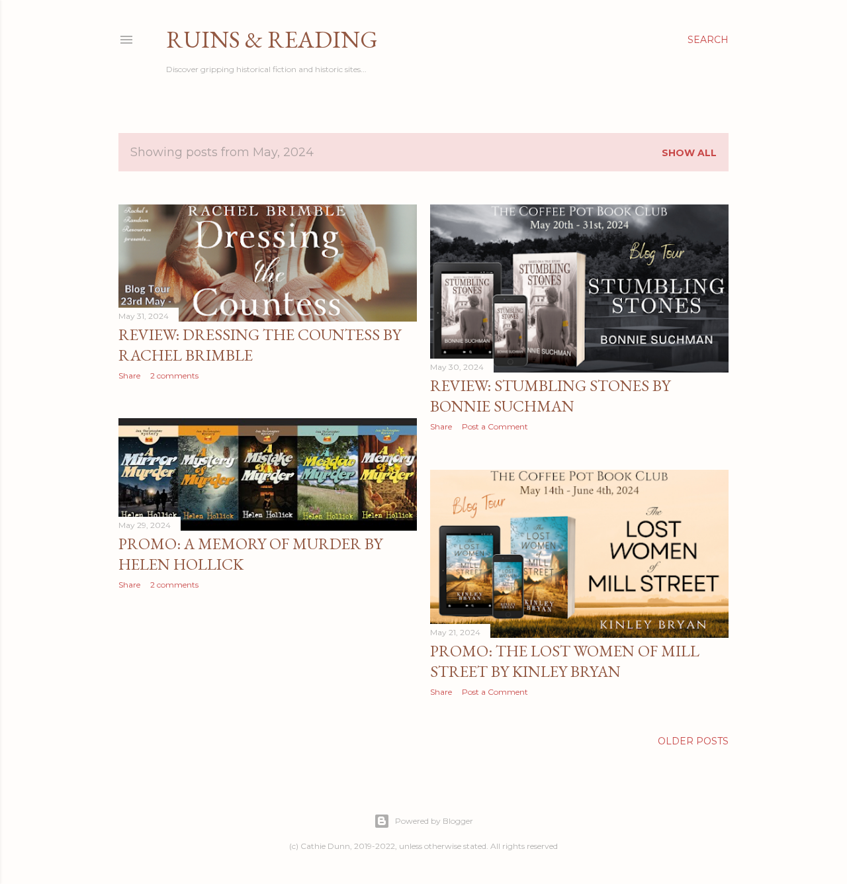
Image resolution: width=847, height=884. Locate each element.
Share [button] (129, 375)
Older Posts (693, 741)
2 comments (174, 375)
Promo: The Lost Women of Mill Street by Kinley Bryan (564, 661)
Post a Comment (495, 426)
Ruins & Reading (272, 39)
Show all (689, 153)
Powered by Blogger (434, 821)
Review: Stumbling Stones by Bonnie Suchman (550, 395)
